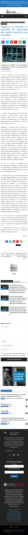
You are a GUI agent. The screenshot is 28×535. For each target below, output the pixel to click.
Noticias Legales (4, 406)
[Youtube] (18, 455)
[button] (26, 16)
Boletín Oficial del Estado (14, 514)
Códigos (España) (14, 511)
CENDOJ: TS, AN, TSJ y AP (14, 509)
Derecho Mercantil (9, 20)
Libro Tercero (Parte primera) (20, 3)
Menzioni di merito (6, 404)
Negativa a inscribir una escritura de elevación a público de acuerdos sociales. (21, 256)
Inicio (2, 20)
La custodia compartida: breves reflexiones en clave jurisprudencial (7, 255)
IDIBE (4, 38)
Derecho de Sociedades (19, 20)
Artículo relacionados (7, 281)
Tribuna (2, 398)
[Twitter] (14, 455)
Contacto (16, 527)
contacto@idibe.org (17, 450)
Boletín (11, 527)
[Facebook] (9, 455)
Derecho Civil (3, 289)
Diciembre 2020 (21, 22)
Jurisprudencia (4, 24)
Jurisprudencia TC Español (14, 512)
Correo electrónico (14, 468)
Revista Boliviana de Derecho (14, 516)
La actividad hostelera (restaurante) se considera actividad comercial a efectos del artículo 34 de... (14, 420)
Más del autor (17, 281)
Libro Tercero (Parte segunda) (14, 5)
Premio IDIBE (5, 411)
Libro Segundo (8, 3)
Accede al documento (6, 71)
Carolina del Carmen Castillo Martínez (14, 398)
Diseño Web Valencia (17, 533)
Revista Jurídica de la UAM (14, 517)
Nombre (14, 464)
